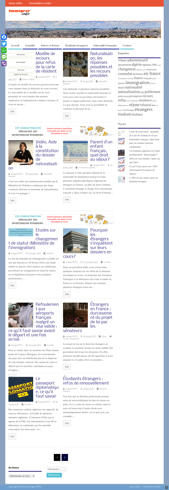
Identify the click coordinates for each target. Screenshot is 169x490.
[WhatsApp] (4, 50)
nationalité (133, 87)
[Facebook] (4, 37)
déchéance (138, 74)
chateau (139, 70)
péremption (135, 96)
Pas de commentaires (71, 339)
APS (154, 64)
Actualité (30, 45)
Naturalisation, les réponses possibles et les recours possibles (101, 65)
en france (152, 73)
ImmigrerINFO (44, 77)
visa (124, 110)
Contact (127, 45)
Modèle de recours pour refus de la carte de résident (46, 63)
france (138, 78)
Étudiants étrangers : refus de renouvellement (86, 381)
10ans (122, 60)
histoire (121, 83)
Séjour (104, 336)
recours (148, 96)
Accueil (15, 45)
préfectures (123, 96)
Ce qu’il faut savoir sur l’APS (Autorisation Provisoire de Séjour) (143, 170)
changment (127, 69)
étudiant (124, 114)
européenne (122, 78)
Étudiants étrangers (76, 45)
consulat (125, 73)
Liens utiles (15, 3)
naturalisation (129, 91)
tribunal (145, 105)
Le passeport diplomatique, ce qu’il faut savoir (47, 388)
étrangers (143, 109)
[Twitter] (4, 43)
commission (150, 69)
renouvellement (132, 101)
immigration (137, 82)
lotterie (152, 83)
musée (121, 87)
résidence (145, 100)
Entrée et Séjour (50, 45)
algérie (136, 64)
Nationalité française (105, 45)
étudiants (137, 114)
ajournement (124, 64)
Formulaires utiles (40, 3)
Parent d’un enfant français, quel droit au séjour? (101, 151)
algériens (146, 64)
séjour (134, 104)
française (147, 78)
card (159, 65)
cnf (143, 70)
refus (122, 100)
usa (153, 105)
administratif (137, 60)
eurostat (130, 78)
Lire (12, 111)
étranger (130, 110)
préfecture (152, 91)
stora (120, 105)
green (154, 78)
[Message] (4, 57)
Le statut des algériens (86, 167)
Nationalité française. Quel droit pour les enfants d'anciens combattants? (144, 143)
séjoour (126, 105)
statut (154, 101)
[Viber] (4, 63)
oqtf (142, 92)
